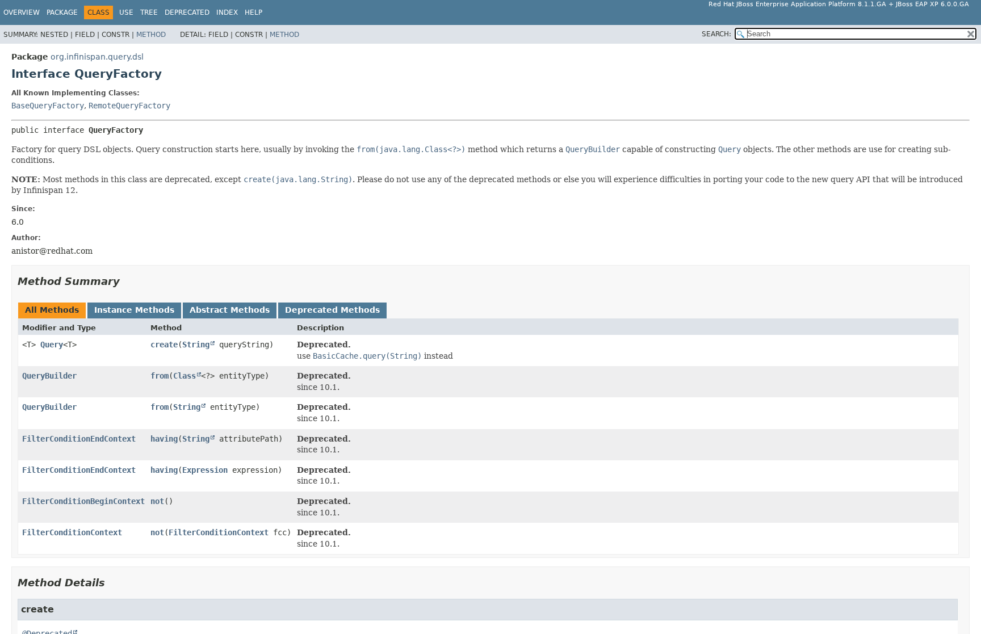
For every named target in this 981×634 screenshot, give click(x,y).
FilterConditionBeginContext (83, 501)
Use (126, 12)
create (164, 344)
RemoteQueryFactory (129, 105)
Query (51, 344)
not (157, 501)
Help (253, 12)
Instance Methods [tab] (134, 309)
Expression (205, 470)
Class (184, 375)
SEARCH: (716, 34)
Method (151, 35)
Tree (149, 12)
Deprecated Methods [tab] (332, 309)
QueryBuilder (49, 375)
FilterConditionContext (72, 532)
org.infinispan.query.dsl (97, 56)
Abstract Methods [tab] (230, 309)
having (164, 438)
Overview (21, 12)
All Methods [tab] (52, 309)
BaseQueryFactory (47, 105)
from (159, 375)
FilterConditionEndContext (79, 438)
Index (227, 12)
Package (62, 12)
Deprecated (187, 12)
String (195, 344)
